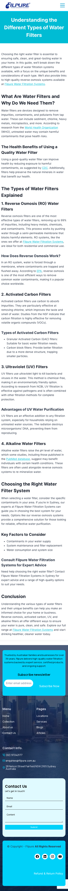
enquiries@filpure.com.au (20, 760)
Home (6, 716)
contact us (9, 733)
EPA (39, 271)
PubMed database (18, 459)
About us (8, 727)
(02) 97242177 (14, 755)
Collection (8, 721)
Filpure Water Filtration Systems (25, 84)
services (42, 721)
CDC (45, 167)
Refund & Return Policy (48, 873)
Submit (34, 827)
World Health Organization (41, 127)
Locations (42, 716)
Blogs (40, 727)
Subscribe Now (49, 686)
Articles (41, 733)
